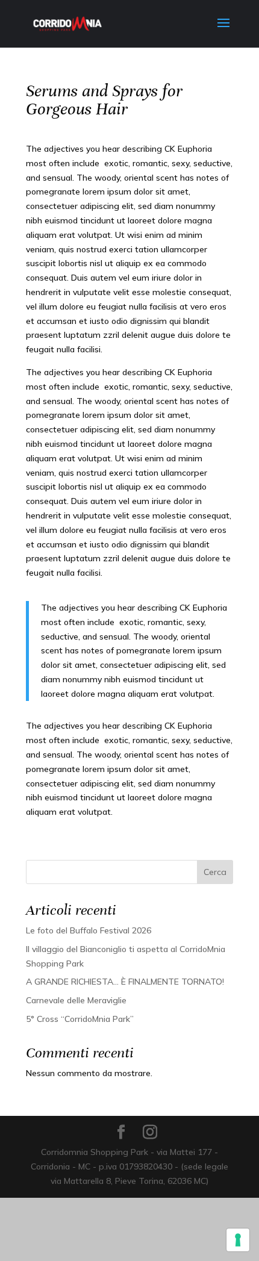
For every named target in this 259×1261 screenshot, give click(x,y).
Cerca (215, 872)
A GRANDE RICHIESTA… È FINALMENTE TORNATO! (125, 981)
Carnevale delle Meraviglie (76, 1000)
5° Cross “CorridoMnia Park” (80, 1018)
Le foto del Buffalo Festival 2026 (88, 930)
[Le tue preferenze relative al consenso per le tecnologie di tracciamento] (237, 1239)
